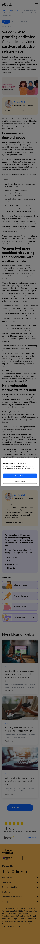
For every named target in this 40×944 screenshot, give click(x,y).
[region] (20, 472)
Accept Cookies (20, 475)
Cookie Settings (20, 481)
